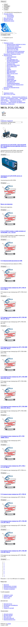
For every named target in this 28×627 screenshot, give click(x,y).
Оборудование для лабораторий (15, 52)
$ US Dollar (6, 6)
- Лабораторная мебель (14, 99)
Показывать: (4, 123)
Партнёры (6, 606)
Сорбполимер (10, 76)
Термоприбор (10, 79)
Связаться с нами (8, 595)
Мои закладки (7, 616)
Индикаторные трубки (13, 45)
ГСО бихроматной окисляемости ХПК (11, 260)
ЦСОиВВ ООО (11, 82)
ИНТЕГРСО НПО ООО (13, 65)
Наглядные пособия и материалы (15, 51)
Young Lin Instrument (12, 62)
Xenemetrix (10, 86)
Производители (8, 55)
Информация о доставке (10, 586)
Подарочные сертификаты (11, 605)
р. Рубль (6, 7)
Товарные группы (8, 43)
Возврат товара (8, 596)
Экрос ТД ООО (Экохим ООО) (15, 84)
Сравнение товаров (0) (7, 120)
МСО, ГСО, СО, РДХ (12, 49)
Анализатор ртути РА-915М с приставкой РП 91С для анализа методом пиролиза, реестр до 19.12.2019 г (13, 146)
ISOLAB (9, 58)
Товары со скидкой (9, 608)
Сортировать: (4, 122)
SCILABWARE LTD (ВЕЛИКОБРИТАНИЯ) (13, 60)
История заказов (8, 615)
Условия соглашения (9, 589)
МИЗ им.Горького (11, 70)
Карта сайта (7, 597)
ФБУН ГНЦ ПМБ (11, 80)
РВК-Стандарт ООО (12, 73)
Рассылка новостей (9, 618)
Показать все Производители (11, 87)
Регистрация (10, 15)
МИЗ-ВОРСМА (11, 72)
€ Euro (5, 4)
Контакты (6, 89)
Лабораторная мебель (12, 48)
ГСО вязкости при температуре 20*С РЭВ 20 (13, 494)
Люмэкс (9, 69)
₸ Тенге (6, 9)
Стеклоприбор (11, 77)
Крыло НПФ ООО (12, 66)
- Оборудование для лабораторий (16, 102)
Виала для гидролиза (6, 204)
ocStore (9, 623)
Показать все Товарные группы (12, 54)
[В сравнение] (9, 183)
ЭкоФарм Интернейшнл (13, 83)
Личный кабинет (8, 614)
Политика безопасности (10, 587)
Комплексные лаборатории (14, 47)
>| (4, 576)
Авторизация (10, 16)
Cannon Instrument (11, 56)
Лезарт (8, 68)
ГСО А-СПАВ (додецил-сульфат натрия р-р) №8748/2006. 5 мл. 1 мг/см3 (13, 231)
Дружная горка (11, 63)
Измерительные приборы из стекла (16, 44)
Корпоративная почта (9, 619)
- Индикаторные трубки (11, 98)
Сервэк (9, 75)
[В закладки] (7, 183)
